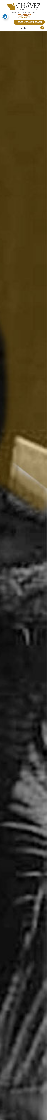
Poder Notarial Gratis (29, 22)
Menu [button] (23, 28)
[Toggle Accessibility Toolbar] (5, 16)
